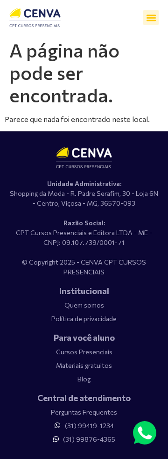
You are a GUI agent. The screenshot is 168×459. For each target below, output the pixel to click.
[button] (151, 17)
